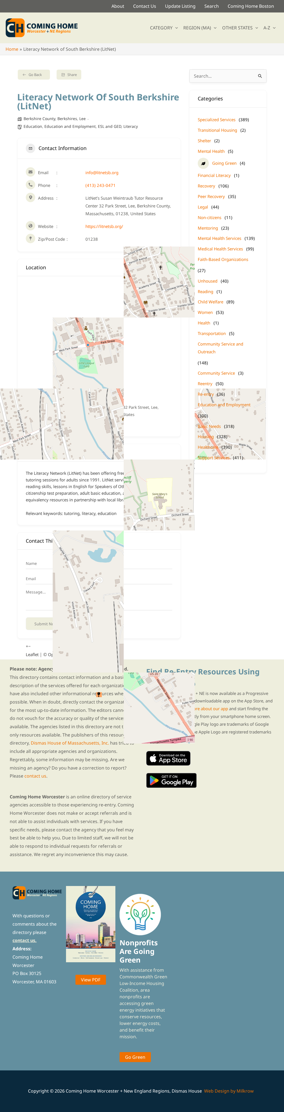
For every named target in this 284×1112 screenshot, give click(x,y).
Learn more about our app (203, 708)
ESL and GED (109, 126)
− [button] (29, 646)
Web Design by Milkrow (229, 1091)
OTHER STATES (237, 28)
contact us (35, 776)
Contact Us (144, 6)
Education (33, 126)
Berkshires (67, 118)
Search (211, 6)
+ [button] (27, 646)
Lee (82, 118)
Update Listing (180, 6)
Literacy (130, 126)
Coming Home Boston (251, 6)
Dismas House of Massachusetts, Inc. (70, 743)
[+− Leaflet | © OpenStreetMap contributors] (99, 340)
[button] (175, 27)
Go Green (135, 1057)
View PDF (90, 980)
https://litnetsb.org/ (104, 226)
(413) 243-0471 (100, 185)
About (117, 6)
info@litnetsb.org (101, 172)
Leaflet (32, 654)
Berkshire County (39, 118)
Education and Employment (70, 126)
